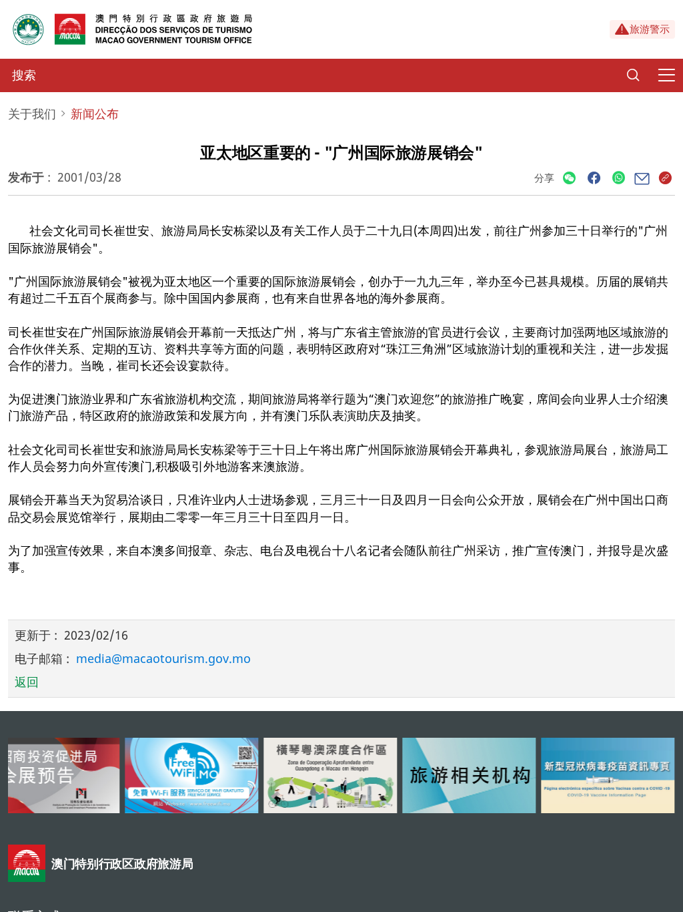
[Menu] (666, 75)
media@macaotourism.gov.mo (163, 658)
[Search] (633, 75)
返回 (27, 682)
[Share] (569, 178)
